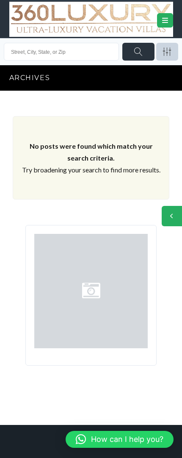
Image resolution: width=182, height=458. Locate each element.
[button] (120, 439)
